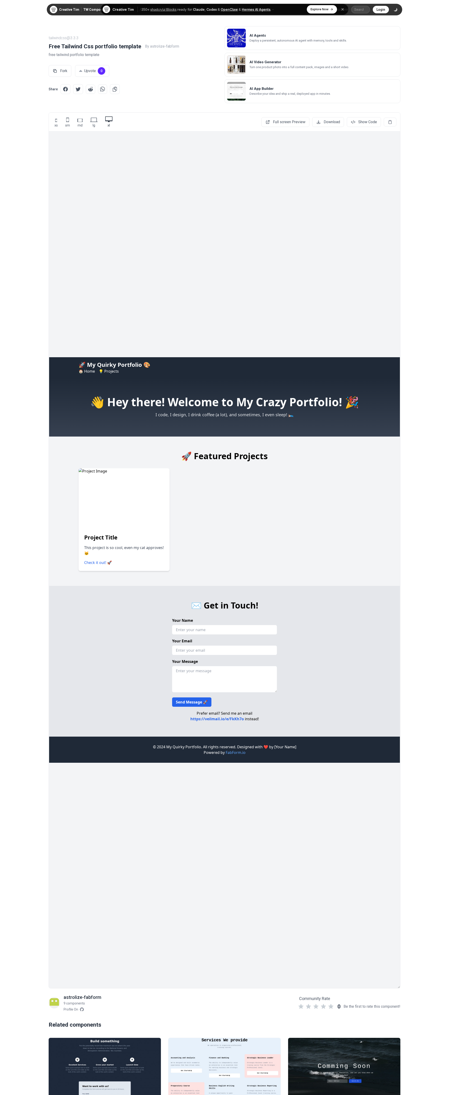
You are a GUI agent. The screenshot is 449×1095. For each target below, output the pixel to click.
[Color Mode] (395, 9)
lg (94, 125)
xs (56, 125)
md (80, 125)
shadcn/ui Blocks (163, 9)
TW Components (96, 9)
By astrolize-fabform (162, 46)
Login (381, 9)
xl (109, 125)
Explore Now (320, 9)
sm (67, 125)
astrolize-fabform (82, 997)
